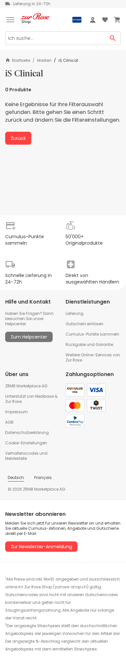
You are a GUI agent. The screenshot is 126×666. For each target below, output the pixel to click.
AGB (9, 422)
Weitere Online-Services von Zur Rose (93, 357)
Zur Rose (13, 401)
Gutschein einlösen (84, 324)
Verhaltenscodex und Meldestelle (26, 455)
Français (43, 477)
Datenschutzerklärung (27, 432)
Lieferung (74, 313)
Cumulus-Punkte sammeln (92, 334)
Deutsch (16, 477)
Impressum (16, 412)
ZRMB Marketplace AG (26, 386)
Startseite (21, 60)
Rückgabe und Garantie (89, 344)
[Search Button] (113, 38)
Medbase (44, 396)
